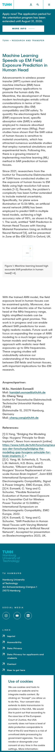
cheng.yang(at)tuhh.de (23, 417)
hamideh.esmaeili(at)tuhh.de (27, 392)
